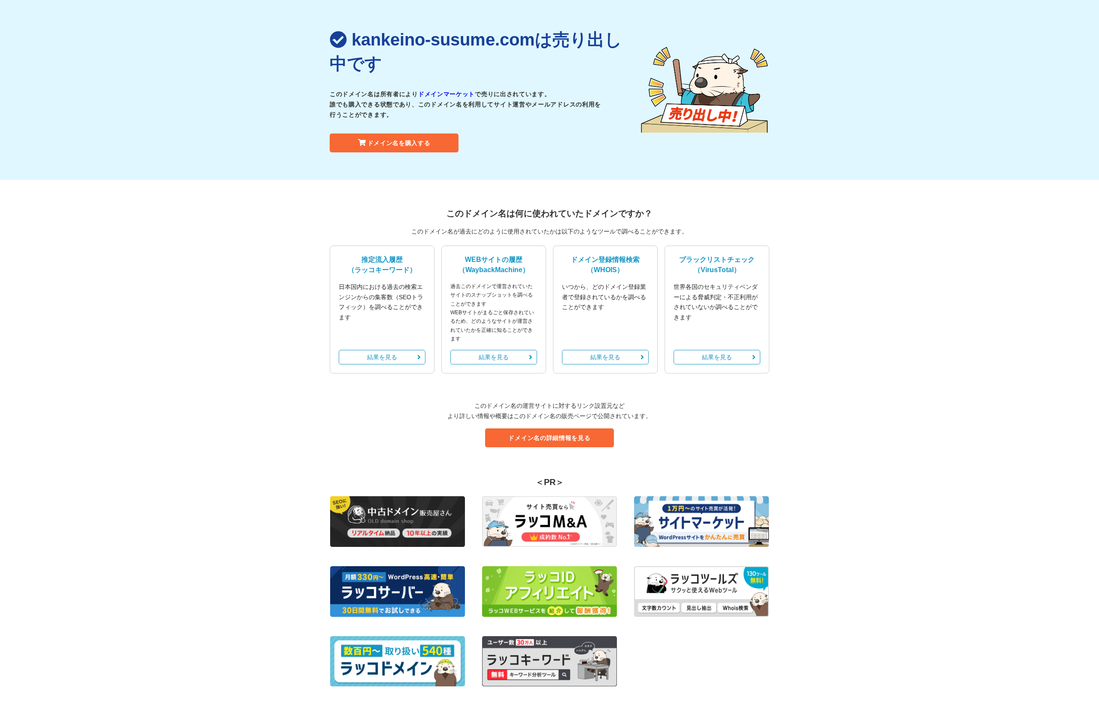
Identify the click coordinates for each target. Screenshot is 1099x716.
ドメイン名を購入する (399, 143)
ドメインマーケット (446, 94)
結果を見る (382, 357)
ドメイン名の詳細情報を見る (549, 437)
